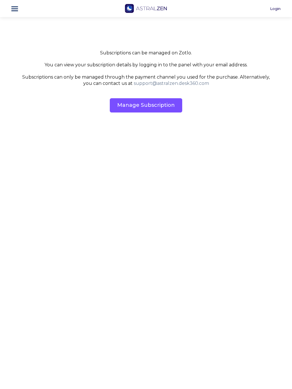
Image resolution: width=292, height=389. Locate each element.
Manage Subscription (146, 105)
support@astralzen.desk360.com (171, 83)
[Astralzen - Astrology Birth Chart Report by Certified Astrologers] (146, 8)
